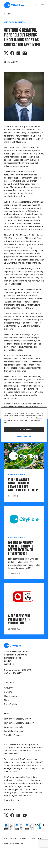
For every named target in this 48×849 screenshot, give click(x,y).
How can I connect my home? (17, 719)
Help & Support (11, 696)
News (6, 700)
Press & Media (10, 704)
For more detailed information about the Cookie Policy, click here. (23, 420)
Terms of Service (36, 838)
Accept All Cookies (24, 429)
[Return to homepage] (14, 5)
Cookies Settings (24, 436)
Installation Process (13, 731)
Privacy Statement (10, 838)
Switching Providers (13, 735)
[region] (24, 424)
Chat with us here (12, 800)
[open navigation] (42, 5)
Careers (8, 692)
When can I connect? (13, 727)
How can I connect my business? (19, 723)
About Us (8, 688)
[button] (37, 5)
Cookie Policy (24, 838)
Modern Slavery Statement (13, 843)
